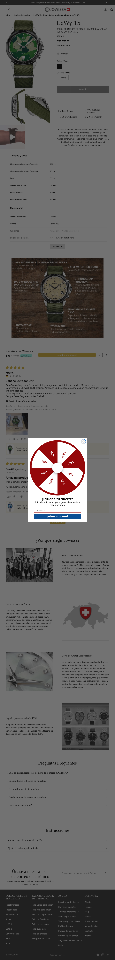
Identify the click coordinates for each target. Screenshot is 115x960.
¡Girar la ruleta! (57, 516)
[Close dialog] (83, 441)
